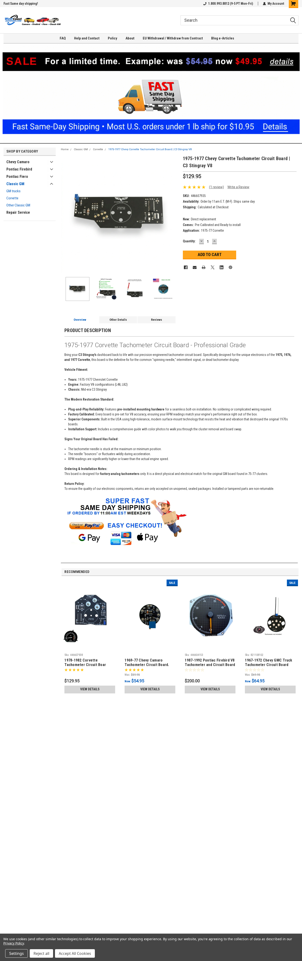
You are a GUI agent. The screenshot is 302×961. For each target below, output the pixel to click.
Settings (16, 953)
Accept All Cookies (75, 953)
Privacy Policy (13, 943)
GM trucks (13, 191)
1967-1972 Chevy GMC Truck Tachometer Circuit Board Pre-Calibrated (268, 662)
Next (174, 214)
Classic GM (15, 184)
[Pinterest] (230, 267)
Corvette (12, 198)
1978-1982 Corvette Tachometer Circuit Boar (85, 662)
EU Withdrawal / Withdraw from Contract (173, 38)
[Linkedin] (221, 267)
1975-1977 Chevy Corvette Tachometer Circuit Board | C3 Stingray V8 (150, 149)
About (130, 38)
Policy (112, 38)
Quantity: (189, 241)
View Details (90, 689)
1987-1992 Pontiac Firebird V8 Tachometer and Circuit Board (210, 662)
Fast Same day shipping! (21, 3)
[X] (212, 267)
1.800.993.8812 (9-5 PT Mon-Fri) (230, 3)
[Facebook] (186, 267)
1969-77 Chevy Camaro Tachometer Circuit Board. (147, 662)
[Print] (204, 267)
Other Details (118, 319)
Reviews (156, 319)
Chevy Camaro (17, 162)
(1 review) (216, 187)
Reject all (41, 953)
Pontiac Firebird (19, 169)
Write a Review (238, 187)
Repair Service (18, 212)
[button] (151, 93)
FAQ (63, 38)
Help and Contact (87, 38)
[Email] (195, 267)
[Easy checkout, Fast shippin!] (125, 498)
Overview (80, 319)
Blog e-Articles (222, 38)
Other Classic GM (18, 205)
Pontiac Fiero (17, 176)
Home (65, 149)
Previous (65, 214)
